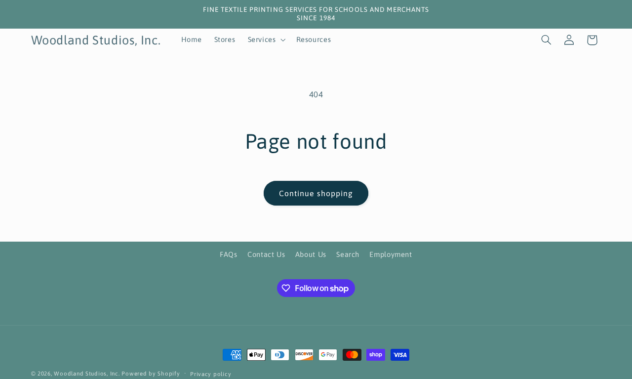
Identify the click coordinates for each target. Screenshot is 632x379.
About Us (310, 255)
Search (347, 255)
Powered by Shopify (150, 373)
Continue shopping (316, 193)
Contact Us (266, 255)
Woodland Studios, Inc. (86, 373)
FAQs (228, 255)
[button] (265, 40)
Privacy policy (210, 374)
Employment (390, 255)
